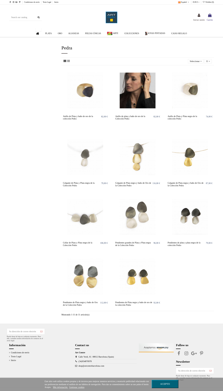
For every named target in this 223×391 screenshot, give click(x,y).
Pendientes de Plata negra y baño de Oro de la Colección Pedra (80, 303)
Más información (60, 387)
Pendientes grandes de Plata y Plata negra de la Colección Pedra (133, 244)
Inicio (56, 2)
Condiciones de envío (32, 2)
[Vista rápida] (107, 82)
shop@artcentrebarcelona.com (91, 366)
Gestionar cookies (76, 387)
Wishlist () (209, 2)
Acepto (165, 384)
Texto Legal (47, 2)
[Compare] (107, 77)
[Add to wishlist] (107, 72)
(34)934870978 (85, 361)
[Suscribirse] (41, 331)
